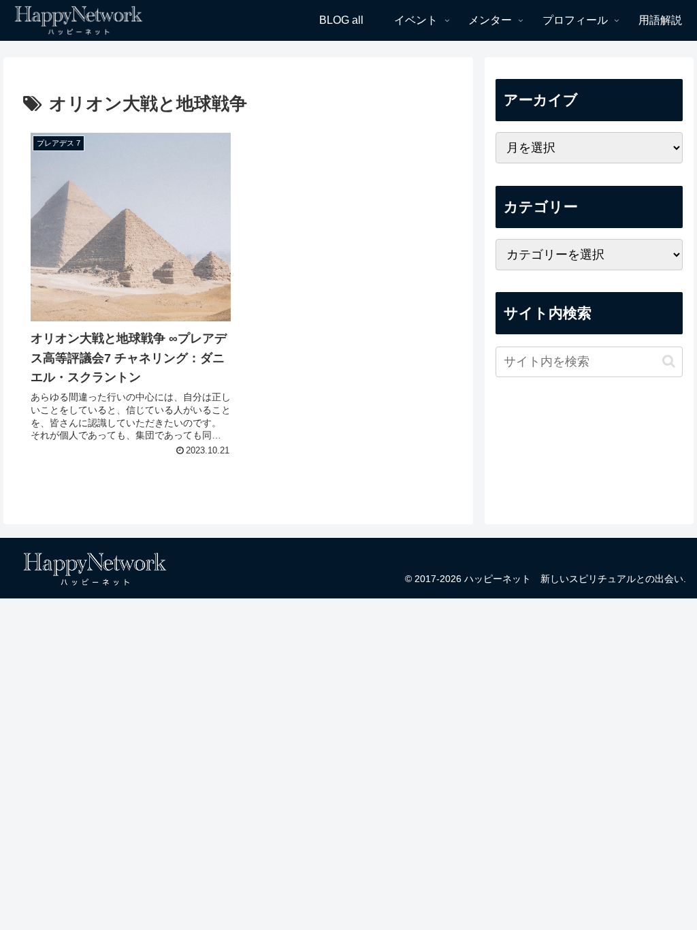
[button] (669, 361)
